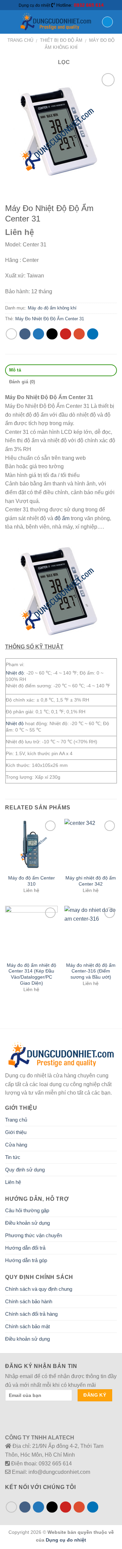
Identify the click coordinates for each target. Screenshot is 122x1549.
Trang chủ (20, 40)
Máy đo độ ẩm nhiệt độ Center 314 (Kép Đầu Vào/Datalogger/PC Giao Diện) (31, 974)
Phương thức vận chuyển (33, 1235)
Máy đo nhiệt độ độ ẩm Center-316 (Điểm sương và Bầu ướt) (91, 971)
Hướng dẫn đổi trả (25, 1248)
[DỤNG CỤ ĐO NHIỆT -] (55, 22)
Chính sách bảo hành (28, 1301)
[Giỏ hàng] (107, 22)
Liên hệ (13, 1182)
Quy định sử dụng (25, 1169)
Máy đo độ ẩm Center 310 (31, 881)
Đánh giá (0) (22, 381)
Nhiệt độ (15, 673)
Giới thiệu (15, 1132)
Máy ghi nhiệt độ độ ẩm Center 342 (90, 881)
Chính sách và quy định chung (38, 1289)
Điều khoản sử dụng (27, 1223)
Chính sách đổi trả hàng (31, 1314)
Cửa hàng (16, 1145)
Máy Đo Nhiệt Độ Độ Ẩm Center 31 (49, 318)
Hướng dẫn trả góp (26, 1260)
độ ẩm (62, 518)
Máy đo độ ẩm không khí (52, 307)
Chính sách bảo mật (27, 1326)
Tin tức (12, 1157)
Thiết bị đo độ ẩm (61, 40)
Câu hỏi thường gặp (27, 1210)
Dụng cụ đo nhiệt (66, 1540)
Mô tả (15, 370)
